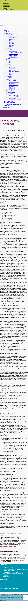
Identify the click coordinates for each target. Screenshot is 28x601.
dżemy (11, 77)
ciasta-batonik (13, 68)
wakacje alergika (13, 95)
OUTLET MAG (7, 107)
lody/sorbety (12, 62)
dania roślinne (13, 51)
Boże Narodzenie (14, 82)
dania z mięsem (13, 55)
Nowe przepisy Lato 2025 (13, 104)
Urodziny (11, 86)
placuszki (11, 45)
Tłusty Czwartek (13, 85)
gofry (10, 46)
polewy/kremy (13, 37)
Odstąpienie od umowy (9, 570)
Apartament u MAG (8, 101)
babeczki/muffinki (14, 71)
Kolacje (8, 58)
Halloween (12, 83)
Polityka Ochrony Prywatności (11, 572)
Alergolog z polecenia (15, 99)
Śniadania (8, 40)
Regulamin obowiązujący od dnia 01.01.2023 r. (15, 569)
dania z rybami (13, 57)
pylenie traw (12, 98)
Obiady (8, 48)
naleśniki (11, 43)
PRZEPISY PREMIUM (9, 102)
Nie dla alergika (10, 92)
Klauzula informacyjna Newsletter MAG (13, 573)
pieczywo (11, 74)
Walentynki (12, 88)
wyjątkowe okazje (11, 79)
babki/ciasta (12, 70)
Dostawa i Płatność (8, 567)
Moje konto (6, 3)
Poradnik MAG (10, 93)
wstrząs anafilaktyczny (15, 96)
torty (10, 73)
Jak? (10, 36)
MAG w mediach (10, 31)
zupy (10, 49)
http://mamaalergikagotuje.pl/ (8, 546)
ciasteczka (12, 67)
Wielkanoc (12, 89)
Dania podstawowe (11, 34)
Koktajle (8, 64)
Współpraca (6, 5)
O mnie (5, 30)
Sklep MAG (7, 7)
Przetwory (9, 76)
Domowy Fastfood (11, 91)
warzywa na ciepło (17, 52)
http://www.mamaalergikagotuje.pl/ (17, 143)
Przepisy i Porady (7, 33)
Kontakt (5, 8)
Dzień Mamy (12, 80)
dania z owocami (13, 54)
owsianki (11, 42)
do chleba (12, 39)
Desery (8, 60)
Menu (1, 25)
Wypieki (8, 65)
